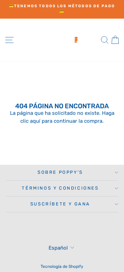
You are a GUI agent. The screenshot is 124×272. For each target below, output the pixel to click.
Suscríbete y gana (60, 203)
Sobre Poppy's (60, 172)
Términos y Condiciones (60, 188)
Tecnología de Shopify (62, 266)
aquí (35, 121)
